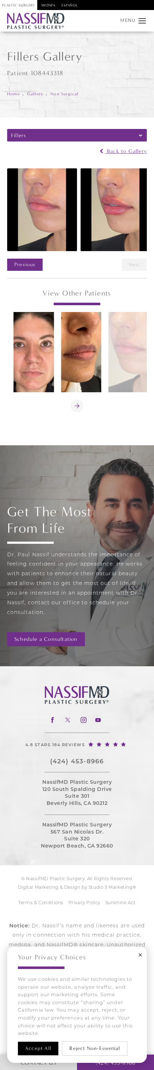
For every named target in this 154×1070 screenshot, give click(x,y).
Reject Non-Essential (94, 1048)
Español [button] (70, 5)
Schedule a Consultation (46, 639)
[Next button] (77, 405)
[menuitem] (52, 720)
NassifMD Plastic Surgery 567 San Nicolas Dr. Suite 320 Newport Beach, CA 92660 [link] (77, 835)
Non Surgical (64, 93)
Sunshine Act (120, 903)
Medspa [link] (48, 5)
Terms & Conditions (40, 903)
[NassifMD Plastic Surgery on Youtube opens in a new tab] (98, 720)
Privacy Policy (84, 903)
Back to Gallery (126, 151)
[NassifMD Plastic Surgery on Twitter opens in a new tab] (67, 720)
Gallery (35, 93)
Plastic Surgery (18, 5)
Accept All (38, 1048)
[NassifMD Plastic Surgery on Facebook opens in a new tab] (52, 720)
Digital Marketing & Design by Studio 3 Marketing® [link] (77, 888)
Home (13, 93)
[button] (142, 21)
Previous (24, 264)
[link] (77, 744)
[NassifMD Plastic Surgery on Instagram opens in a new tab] (83, 720)
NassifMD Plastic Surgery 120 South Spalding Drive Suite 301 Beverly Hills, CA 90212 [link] (77, 793)
